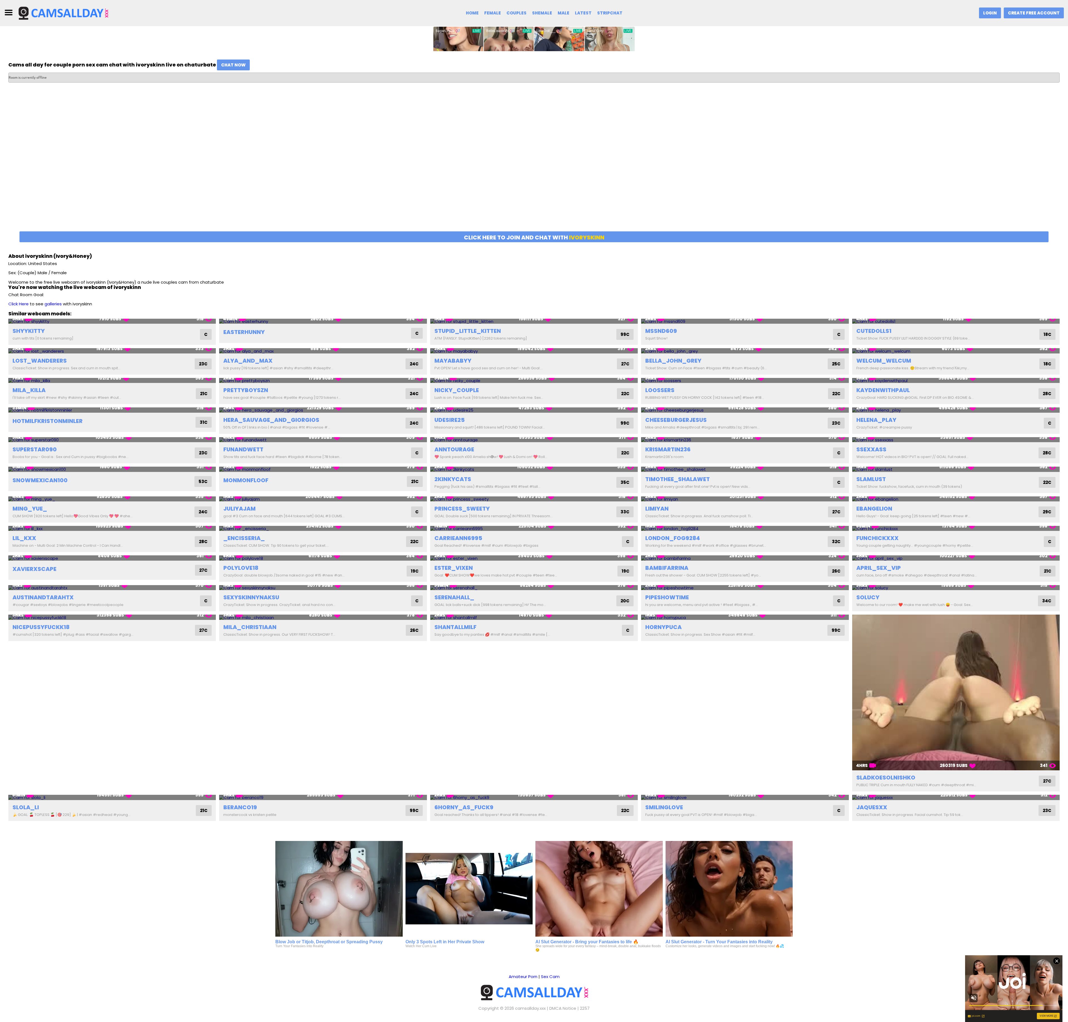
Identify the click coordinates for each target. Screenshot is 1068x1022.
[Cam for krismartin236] (745, 439)
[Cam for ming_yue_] (112, 499)
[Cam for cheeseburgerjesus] (745, 410)
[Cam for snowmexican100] (112, 469)
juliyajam (239, 509)
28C (1047, 394)
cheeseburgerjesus (676, 420)
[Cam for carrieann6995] (534, 528)
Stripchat (609, 13)
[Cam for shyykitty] (112, 321)
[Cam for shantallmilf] (534, 617)
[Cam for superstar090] (112, 439)
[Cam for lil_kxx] (112, 528)
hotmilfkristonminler (48, 421)
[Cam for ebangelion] (956, 499)
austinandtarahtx (43, 597)
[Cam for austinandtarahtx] (112, 587)
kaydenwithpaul (883, 390)
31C (203, 422)
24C (414, 364)
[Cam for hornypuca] (745, 617)
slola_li (26, 807)
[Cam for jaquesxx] (956, 797)
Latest (583, 13)
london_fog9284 (672, 538)
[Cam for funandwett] (323, 439)
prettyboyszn (245, 390)
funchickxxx (877, 538)
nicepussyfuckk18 (41, 627)
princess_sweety (462, 509)
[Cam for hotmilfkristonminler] (112, 410)
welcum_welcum (883, 361)
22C (625, 394)
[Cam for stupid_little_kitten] (534, 321)
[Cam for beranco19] (323, 797)
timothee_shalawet (677, 479)
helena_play (876, 420)
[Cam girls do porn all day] (63, 13)
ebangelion (874, 509)
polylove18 (240, 568)
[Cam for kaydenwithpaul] (956, 380)
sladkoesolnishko (885, 777)
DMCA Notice (562, 1008)
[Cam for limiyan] (745, 499)
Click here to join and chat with (534, 237)
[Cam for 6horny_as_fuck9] (534, 797)
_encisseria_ (244, 538)
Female (492, 13)
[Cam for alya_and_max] (323, 350)
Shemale (542, 13)
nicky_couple (456, 390)
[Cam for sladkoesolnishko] (956, 692)
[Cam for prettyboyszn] (323, 380)
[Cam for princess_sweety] (534, 499)
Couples (516, 13)
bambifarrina (666, 568)
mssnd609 (661, 331)
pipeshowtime (667, 597)
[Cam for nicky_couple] (534, 380)
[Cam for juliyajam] (323, 499)
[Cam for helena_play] (956, 410)
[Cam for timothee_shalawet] (745, 469)
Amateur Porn (523, 976)
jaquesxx (871, 807)
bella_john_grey (673, 361)
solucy (867, 597)
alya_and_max (248, 361)
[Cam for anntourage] (534, 439)
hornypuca (663, 627)
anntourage (454, 449)
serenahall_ (454, 597)
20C (624, 601)
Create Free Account (1034, 13)
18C (1047, 334)
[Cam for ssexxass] (956, 439)
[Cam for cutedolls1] (956, 321)
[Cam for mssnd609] (745, 321)
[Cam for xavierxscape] (112, 558)
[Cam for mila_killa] (112, 380)
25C (836, 364)
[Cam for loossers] (745, 380)
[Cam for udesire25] (534, 410)
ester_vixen (453, 568)
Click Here (18, 304)
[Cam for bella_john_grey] (745, 350)
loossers (659, 390)
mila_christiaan (249, 627)
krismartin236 (668, 449)
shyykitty (29, 331)
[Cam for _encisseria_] (323, 528)
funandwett (243, 449)
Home (472, 13)
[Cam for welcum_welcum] (956, 350)
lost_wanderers (40, 361)
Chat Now (233, 65)
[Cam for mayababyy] (534, 350)
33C (624, 512)
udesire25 (449, 420)
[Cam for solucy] (956, 587)
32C (836, 542)
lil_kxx (24, 538)
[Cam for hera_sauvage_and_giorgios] (323, 410)
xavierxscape (34, 569)
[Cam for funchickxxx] (956, 528)
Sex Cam (550, 976)
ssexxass (871, 449)
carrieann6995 (458, 538)
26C (836, 571)
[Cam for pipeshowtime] (745, 587)
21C (203, 394)
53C (203, 481)
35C (624, 482)
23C (203, 364)
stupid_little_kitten (467, 331)
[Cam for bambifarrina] (745, 558)
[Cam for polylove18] (323, 558)
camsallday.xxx (530, 1008)
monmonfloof (245, 480)
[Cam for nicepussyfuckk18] (112, 617)
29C (1047, 512)
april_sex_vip (878, 568)
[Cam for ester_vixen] (534, 558)
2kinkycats (452, 479)
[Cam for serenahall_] (534, 587)
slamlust (871, 479)
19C (415, 571)
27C (625, 364)
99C (624, 334)
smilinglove (664, 807)
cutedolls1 (873, 331)
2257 (585, 1008)
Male (563, 13)
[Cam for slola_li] (112, 797)
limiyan (657, 509)
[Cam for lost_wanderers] (112, 350)
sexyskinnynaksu (251, 597)
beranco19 (240, 807)
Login (990, 13)
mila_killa (29, 390)
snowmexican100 (40, 480)
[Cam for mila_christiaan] (323, 617)
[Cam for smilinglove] (745, 797)
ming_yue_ (30, 509)
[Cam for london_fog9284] (745, 528)
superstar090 (35, 449)
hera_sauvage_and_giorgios (271, 420)
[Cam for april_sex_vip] (956, 558)
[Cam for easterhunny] (323, 321)
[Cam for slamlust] (956, 469)
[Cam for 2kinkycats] (534, 469)
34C (1046, 601)
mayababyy (452, 361)
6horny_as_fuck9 (463, 807)
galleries (53, 304)
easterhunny (244, 332)
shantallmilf (455, 627)
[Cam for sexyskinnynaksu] (323, 587)
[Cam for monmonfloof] (323, 469)
